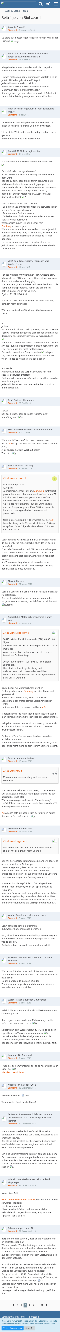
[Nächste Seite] (46, 1305)
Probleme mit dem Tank (20, 828)
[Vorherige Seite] (13, 1305)
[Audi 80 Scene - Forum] (18, 4)
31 (42, 1305)
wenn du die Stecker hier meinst (18, 1199)
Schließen (30, 1328)
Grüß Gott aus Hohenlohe (21, 400)
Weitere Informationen (12, 1328)
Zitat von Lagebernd (16, 633)
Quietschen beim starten (21, 758)
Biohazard (12, 30)
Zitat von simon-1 (14, 478)
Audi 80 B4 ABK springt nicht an (24, 151)
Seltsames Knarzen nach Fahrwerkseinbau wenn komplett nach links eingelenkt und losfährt (30, 1117)
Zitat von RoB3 (12, 770)
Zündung (6, 226)
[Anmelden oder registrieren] (48, 4)
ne (10, 443)
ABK (52, 519)
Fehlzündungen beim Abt (21, 1228)
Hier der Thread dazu (13, 1072)
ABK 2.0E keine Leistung (20, 465)
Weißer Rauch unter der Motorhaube (27, 915)
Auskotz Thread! (16, 27)
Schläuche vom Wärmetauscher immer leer (30, 429)
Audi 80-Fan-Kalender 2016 (22, 1084)
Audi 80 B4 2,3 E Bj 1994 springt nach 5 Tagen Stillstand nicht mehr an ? (28, 55)
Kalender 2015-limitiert (20, 1055)
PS (3, 812)
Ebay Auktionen (16, 581)
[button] (41, 4)
